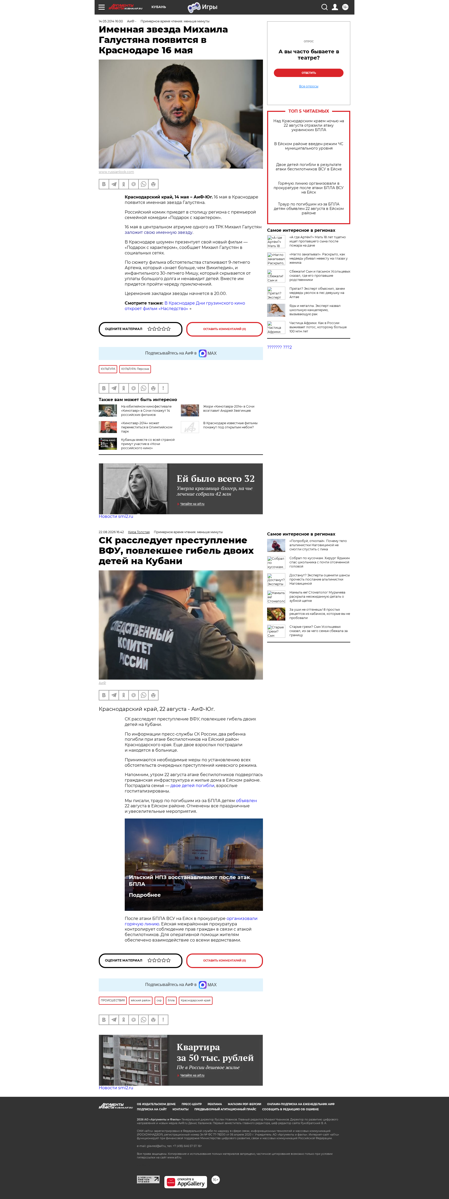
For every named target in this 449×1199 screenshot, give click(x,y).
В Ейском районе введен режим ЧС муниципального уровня (308, 146)
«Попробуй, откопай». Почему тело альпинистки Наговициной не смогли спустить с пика (318, 545)
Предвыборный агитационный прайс (225, 1109)
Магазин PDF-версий (244, 1104)
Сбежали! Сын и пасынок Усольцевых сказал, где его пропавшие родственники (319, 275)
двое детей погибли (192, 785)
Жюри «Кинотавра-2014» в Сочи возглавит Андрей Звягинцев (228, 408)
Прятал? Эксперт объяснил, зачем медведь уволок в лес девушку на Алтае (317, 293)
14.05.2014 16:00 (111, 21)
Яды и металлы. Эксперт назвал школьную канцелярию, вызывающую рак (315, 310)
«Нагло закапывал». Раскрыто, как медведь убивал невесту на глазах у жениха (318, 258)
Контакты (180, 1109)
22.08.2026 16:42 (111, 532)
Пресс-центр (192, 1104)
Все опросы (308, 86)
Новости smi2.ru (116, 516)
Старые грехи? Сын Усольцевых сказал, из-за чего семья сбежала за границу (318, 631)
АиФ (102, 683)
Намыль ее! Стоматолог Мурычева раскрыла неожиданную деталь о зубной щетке (317, 596)
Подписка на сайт (152, 1109)
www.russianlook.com (116, 172)
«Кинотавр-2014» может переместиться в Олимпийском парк (146, 427)
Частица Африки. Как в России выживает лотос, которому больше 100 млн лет (318, 327)
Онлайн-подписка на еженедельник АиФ (301, 1104)
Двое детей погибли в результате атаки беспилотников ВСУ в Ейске (309, 167)
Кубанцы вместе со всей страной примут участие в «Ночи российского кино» (148, 444)
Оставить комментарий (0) (224, 329)
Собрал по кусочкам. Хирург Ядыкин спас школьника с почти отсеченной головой (319, 562)
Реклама (215, 1104)
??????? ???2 (279, 347)
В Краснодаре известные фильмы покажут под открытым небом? (230, 425)
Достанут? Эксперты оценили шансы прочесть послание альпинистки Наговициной (319, 579)
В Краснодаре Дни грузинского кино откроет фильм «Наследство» (185, 306)
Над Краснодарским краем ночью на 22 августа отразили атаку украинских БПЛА (308, 125)
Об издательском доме (156, 1104)
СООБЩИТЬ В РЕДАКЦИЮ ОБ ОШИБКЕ (290, 1109)
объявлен (246, 800)
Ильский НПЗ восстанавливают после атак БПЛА (189, 880)
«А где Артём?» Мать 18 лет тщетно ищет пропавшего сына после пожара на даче (317, 241)
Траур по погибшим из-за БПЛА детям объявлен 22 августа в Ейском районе (309, 208)
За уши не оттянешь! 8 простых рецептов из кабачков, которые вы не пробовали (319, 614)
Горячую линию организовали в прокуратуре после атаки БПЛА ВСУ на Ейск (309, 188)
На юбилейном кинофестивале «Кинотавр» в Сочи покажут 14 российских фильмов (146, 410)
